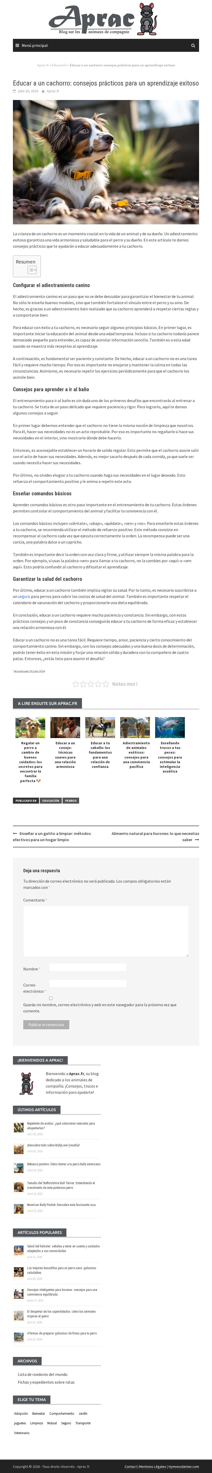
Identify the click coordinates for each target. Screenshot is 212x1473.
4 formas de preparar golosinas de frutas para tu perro (62, 1333)
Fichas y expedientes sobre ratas (46, 1382)
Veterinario (21, 1433)
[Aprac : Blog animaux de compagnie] (106, 19)
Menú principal (35, 45)
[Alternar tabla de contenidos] (29, 270)
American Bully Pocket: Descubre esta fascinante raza (61, 1205)
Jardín (83, 1413)
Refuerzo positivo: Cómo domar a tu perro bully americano (63, 1164)
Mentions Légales (152, 1466)
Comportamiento (61, 1413)
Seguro (66, 1423)
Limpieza (36, 1423)
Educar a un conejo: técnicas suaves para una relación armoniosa (65, 755)
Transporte (82, 1423)
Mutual (52, 1423)
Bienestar (38, 1413)
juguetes (20, 1423)
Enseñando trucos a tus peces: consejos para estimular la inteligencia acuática (170, 757)
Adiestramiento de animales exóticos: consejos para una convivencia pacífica (136, 755)
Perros (71, 801)
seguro (24, 596)
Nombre (32, 968)
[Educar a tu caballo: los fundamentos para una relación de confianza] (100, 727)
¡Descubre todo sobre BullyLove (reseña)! (53, 1145)
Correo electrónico (34, 988)
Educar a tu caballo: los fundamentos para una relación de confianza (100, 755)
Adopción (21, 1413)
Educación (59, 65)
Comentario (35, 900)
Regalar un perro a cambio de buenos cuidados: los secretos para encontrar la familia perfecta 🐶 (30, 762)
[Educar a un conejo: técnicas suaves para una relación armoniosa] (65, 727)
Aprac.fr (43, 65)
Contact (131, 1466)
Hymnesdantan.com (184, 1466)
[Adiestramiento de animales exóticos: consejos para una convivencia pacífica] (135, 727)
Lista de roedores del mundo (42, 1374)
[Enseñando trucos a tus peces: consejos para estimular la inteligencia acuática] (170, 727)
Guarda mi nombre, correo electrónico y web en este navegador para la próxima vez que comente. (100, 1007)
